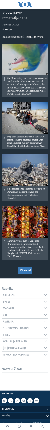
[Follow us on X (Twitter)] (10, 400)
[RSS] (30, 400)
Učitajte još (25, 270)
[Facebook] (7, 426)
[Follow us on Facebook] (4, 400)
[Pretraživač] (42, 426)
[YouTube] (31, 426)
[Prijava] (36, 400)
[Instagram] (19, 426)
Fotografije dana (12, 13)
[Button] (7, 30)
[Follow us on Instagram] (17, 400)
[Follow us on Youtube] (23, 400)
